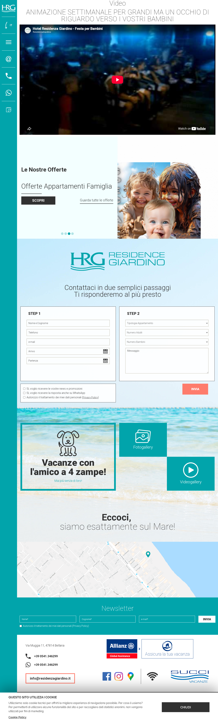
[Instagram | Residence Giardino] (119, 676)
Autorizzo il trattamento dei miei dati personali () (63, 397)
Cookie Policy (17, 717)
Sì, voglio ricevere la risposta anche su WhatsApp (56, 393)
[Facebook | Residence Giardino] (107, 676)
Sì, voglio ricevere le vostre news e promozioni (54, 388)
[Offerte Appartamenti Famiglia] (168, 187)
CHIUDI (185, 707)
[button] (62, 233)
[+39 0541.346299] (8, 92)
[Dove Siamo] (117, 569)
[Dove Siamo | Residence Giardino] (131, 676)
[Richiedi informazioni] (8, 59)
